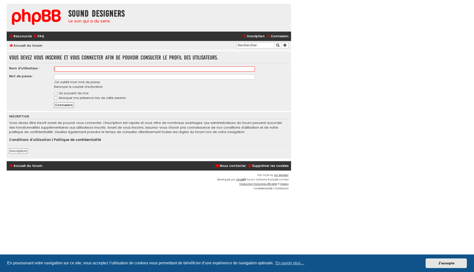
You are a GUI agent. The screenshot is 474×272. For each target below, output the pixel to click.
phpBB (240, 179)
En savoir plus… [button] (290, 263)
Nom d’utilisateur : (24, 68)
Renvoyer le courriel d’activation (78, 87)
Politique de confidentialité (77, 140)
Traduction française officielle (258, 184)
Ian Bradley (281, 175)
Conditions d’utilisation (30, 140)
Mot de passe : (21, 76)
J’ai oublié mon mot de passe (77, 82)
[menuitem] (38, 36)
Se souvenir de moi (73, 93)
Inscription (18, 151)
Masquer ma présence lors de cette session (92, 98)
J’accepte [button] (446, 263)
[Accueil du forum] (36, 17)
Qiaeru (284, 184)
